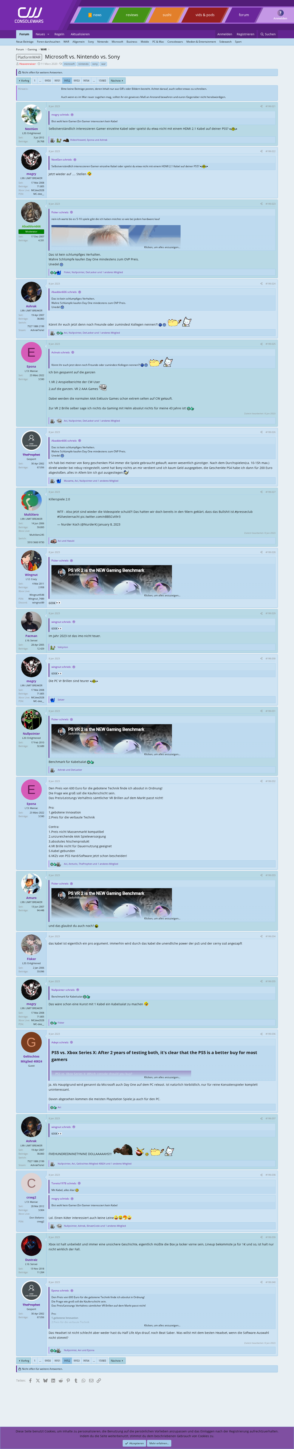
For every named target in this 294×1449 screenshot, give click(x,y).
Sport (238, 41)
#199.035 (270, 981)
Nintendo (102, 41)
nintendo (83, 63)
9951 (57, 80)
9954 (86, 80)
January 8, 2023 (109, 524)
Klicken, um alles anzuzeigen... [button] (162, 247)
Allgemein (79, 41)
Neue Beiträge (25, 41)
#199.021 (270, 106)
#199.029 (270, 613)
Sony (91, 41)
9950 (48, 80)
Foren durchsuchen (48, 41)
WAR (66, 41)
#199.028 (270, 552)
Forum (24, 34)
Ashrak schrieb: (60, 352)
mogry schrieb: (60, 114)
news (97, 14)
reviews (132, 14)
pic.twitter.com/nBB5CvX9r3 (100, 517)
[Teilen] (261, 106)
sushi (167, 14)
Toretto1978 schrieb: (63, 1183)
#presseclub (244, 512)
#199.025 (270, 343)
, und (88, 139)
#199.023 (270, 203)
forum (244, 14)
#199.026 (270, 432)
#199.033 (270, 875)
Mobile (145, 41)
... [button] (40, 80)
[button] (48, 34)
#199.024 (270, 283)
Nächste (116, 80)
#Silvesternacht (68, 517)
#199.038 (270, 1174)
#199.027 (270, 491)
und (66, 540)
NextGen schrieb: (61, 159)
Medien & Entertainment (201, 41)
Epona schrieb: (60, 1290)
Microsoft (117, 41)
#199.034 (270, 936)
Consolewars (175, 41)
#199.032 (270, 781)
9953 (77, 80)
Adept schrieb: (60, 1042)
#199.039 (270, 1237)
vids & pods (205, 14)
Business (132, 41)
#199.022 (270, 151)
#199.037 (270, 1118)
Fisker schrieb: (60, 212)
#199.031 (270, 711)
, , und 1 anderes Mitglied (93, 272)
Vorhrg (25, 80)
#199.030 (270, 658)
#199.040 (270, 1282)
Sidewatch (225, 41)
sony (95, 63)
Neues (40, 34)
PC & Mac (158, 41)
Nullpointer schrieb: (63, 990)
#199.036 (270, 1033)
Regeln (59, 34)
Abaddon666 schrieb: (64, 292)
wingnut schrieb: (61, 622)
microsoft (69, 63)
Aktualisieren (80, 34)
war (103, 63)
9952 (67, 80)
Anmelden (280, 18)
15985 (102, 80)
